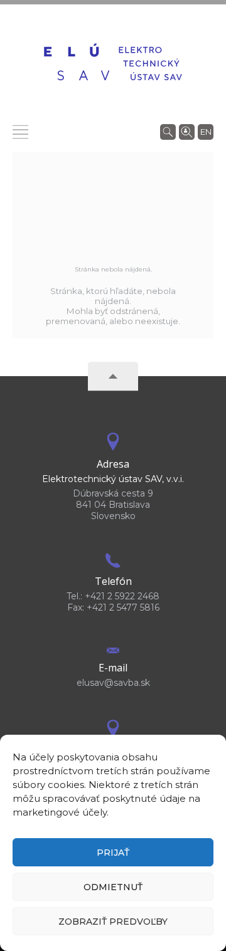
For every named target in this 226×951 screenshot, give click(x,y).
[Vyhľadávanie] (168, 131)
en (206, 132)
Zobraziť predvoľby (113, 921)
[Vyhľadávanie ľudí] (187, 131)
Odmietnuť (113, 887)
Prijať (113, 852)
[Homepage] (113, 63)
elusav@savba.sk (113, 682)
